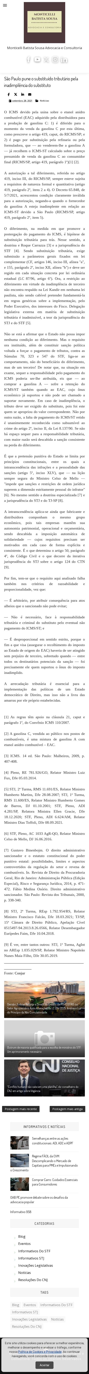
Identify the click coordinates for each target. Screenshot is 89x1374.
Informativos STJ (31, 1258)
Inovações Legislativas (35, 1265)
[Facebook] (28, 61)
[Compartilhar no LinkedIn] (22, 94)
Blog (21, 1236)
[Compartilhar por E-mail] (29, 94)
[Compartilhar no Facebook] (8, 94)
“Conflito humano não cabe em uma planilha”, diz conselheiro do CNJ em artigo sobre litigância (42, 1089)
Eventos (24, 1243)
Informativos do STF (34, 1251)
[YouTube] (37, 61)
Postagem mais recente (21, 1109)
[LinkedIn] (64, 61)
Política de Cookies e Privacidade (40, 1351)
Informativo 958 (20, 1212)
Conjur (20, 973)
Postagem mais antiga (67, 1109)
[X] (46, 61)
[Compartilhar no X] (15, 94)
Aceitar (44, 1365)
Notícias (44, 100)
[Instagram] (55, 61)
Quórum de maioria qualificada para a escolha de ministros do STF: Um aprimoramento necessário (44, 1049)
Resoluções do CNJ (33, 1280)
